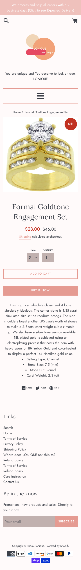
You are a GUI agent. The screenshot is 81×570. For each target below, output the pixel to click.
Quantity (48, 250)
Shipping (25, 236)
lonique (40, 546)
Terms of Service (15, 438)
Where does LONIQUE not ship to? (29, 454)
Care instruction (14, 476)
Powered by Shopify (57, 546)
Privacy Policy (13, 443)
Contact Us (11, 481)
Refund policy (13, 460)
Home (7, 433)
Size (33, 250)
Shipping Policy (14, 449)
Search (8, 427)
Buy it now (40, 290)
